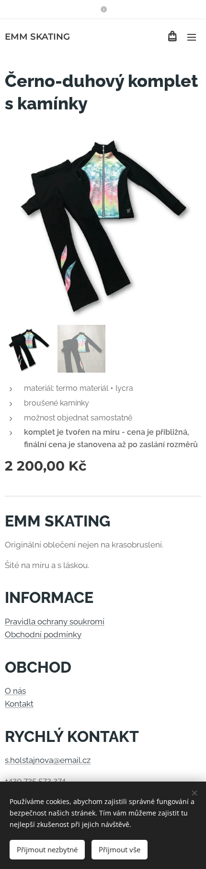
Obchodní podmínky (43, 634)
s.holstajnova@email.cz (48, 760)
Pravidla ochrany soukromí (54, 621)
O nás (15, 691)
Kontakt (19, 703)
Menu (191, 36)
